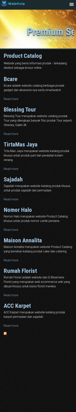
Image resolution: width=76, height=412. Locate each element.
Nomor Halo (18, 209)
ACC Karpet (17, 305)
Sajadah (13, 179)
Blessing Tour (20, 109)
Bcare (10, 79)
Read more (11, 99)
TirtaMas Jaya (20, 144)
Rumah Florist (20, 270)
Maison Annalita (23, 240)
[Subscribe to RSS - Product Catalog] (5, 334)
